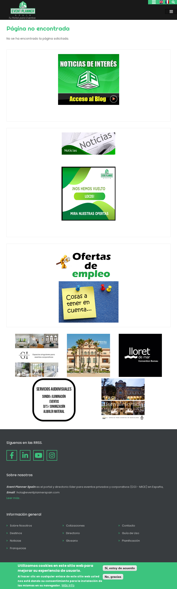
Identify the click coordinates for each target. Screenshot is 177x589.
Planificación (131, 541)
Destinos (16, 533)
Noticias (15, 541)
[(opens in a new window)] (36, 376)
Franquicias (18, 548)
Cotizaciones (75, 526)
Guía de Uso (130, 533)
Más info (68, 585)
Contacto (128, 526)
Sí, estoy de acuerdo (120, 568)
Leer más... (13, 498)
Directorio (73, 533)
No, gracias (113, 576)
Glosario (72, 541)
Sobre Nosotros (21, 526)
